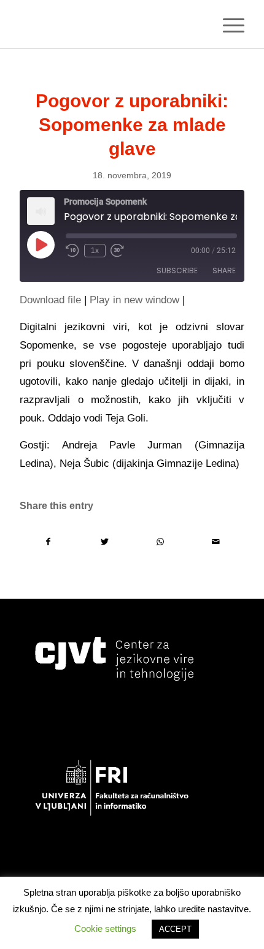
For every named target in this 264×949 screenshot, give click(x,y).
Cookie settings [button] (105, 928)
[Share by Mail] (216, 542)
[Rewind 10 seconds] (72, 250)
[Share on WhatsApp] (160, 542)
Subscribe (177, 270)
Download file (50, 299)
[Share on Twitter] (104, 542)
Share (224, 270)
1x (95, 250)
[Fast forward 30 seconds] (117, 250)
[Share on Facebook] (48, 542)
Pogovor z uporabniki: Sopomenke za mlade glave (132, 125)
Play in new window (134, 299)
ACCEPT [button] (175, 929)
